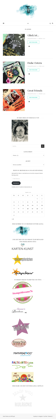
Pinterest (50, 416)
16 (42, 205)
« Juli (13, 219)
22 (37, 208)
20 (27, 208)
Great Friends (34, 90)
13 (27, 205)
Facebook (35, 416)
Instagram (40, 416)
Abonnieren (16, 183)
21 (32, 208)
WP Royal (13, 416)
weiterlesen (33, 42)
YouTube (45, 416)
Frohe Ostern (34, 62)
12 (23, 205)
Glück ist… (33, 35)
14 (32, 205)
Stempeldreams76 (31, 38)
